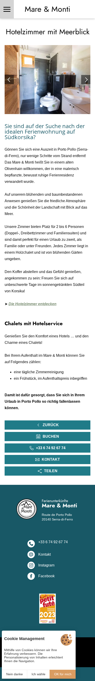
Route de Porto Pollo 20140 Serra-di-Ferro (57, 517)
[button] (41, 105)
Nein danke (14, 674)
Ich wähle (38, 674)
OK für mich (62, 674)
